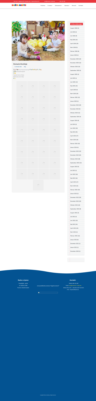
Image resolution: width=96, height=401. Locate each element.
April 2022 (73, 228)
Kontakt (81, 5)
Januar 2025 (73, 101)
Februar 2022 (73, 236)
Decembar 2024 (74, 105)
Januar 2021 (73, 247)
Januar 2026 (73, 55)
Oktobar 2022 (74, 205)
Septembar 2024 (74, 116)
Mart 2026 (73, 47)
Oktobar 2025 (74, 66)
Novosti (74, 5)
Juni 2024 (72, 128)
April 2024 (73, 136)
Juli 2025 (72, 78)
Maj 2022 (72, 224)
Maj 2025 (72, 86)
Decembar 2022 (74, 197)
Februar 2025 (73, 97)
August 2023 (73, 166)
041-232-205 (62, 1)
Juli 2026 (72, 32)
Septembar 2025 (74, 70)
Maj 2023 (72, 178)
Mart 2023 (73, 186)
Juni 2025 (72, 82)
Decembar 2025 (74, 59)
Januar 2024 (73, 147)
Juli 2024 (72, 124)
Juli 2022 (72, 216)
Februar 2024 (73, 143)
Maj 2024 (72, 132)
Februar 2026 (73, 51)
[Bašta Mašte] (19, 5)
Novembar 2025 (74, 63)
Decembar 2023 (74, 151)
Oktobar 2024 (74, 113)
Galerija (66, 5)
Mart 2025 (73, 93)
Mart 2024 (73, 139)
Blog (25, 66)
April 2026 (73, 43)
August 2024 (73, 120)
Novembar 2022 (74, 201)
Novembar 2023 (74, 155)
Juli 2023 (72, 170)
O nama (50, 5)
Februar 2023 (73, 190)
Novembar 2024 (74, 109)
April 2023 (73, 182)
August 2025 (73, 74)
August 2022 (73, 213)
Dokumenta (58, 5)
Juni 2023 (72, 174)
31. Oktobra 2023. (18, 66)
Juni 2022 (72, 220)
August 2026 (73, 28)
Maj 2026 (72, 39)
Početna (43, 5)
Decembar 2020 (74, 251)
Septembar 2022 (74, 209)
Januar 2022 (73, 239)
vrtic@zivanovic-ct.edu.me (49, 1)
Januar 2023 (73, 193)
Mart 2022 (73, 232)
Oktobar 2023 (74, 159)
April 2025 (73, 90)
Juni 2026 (72, 36)
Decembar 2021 (74, 243)
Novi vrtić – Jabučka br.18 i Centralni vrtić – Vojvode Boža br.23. (26, 1)
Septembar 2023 (74, 163)
